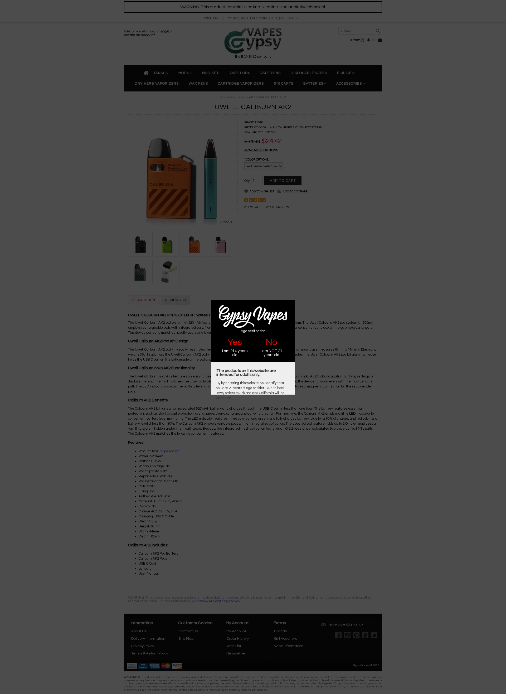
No (271, 342)
